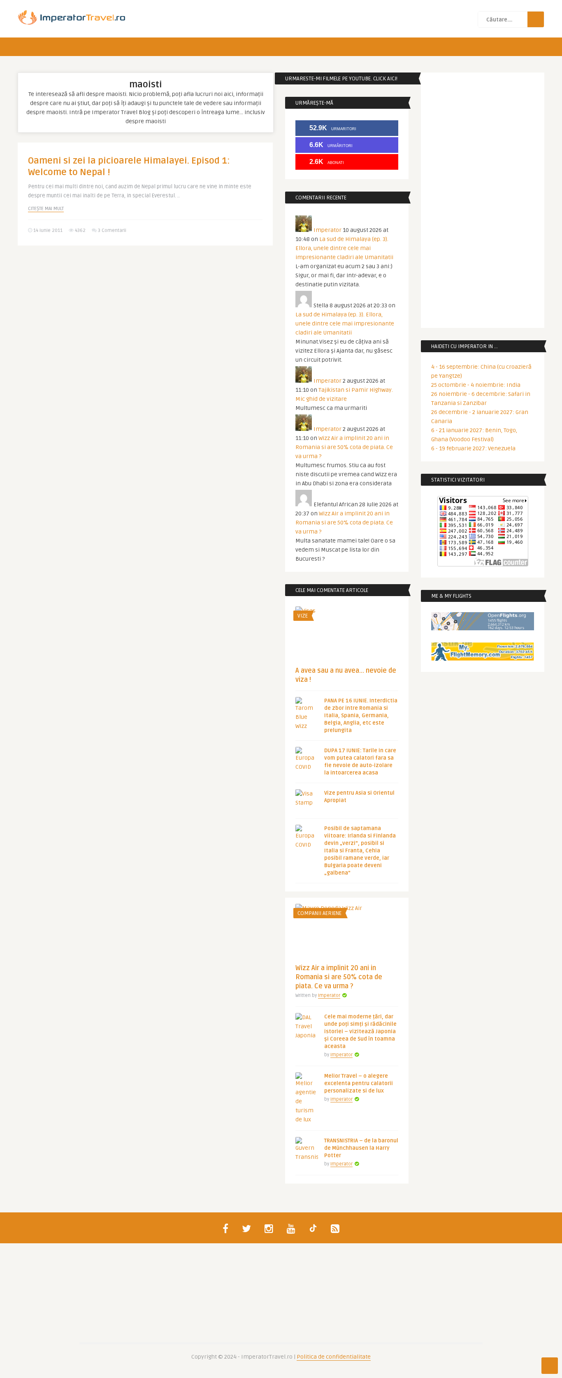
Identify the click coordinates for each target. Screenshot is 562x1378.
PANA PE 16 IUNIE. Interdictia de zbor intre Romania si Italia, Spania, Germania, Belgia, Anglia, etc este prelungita (360, 715)
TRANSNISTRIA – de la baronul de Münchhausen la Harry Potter (361, 1148)
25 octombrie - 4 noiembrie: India (475, 384)
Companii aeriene (319, 913)
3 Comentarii (112, 230)
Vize (302, 616)
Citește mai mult (46, 209)
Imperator (327, 230)
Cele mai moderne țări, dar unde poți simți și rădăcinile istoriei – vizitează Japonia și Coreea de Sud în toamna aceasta (360, 1031)
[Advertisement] (145, 315)
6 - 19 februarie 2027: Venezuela (473, 448)
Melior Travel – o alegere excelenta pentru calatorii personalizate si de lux (358, 1083)
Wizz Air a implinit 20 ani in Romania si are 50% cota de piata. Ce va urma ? (344, 447)
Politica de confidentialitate (334, 1356)
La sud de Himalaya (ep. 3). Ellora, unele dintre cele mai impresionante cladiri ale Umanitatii (344, 248)
